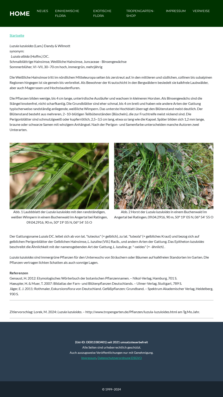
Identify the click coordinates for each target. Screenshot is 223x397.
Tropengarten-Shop (140, 13)
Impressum (176, 11)
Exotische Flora (102, 13)
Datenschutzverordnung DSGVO (120, 358)
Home (20, 13)
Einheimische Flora (67, 13)
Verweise (201, 11)
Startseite (17, 35)
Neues (42, 11)
